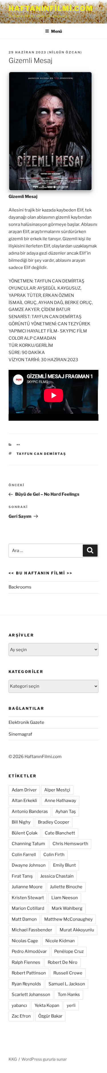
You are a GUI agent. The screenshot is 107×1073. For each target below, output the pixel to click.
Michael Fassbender (32, 929)
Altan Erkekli (24, 800)
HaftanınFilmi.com (51, 8)
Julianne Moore (27, 886)
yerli (71, 1005)
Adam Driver (24, 790)
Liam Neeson (64, 897)
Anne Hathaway (60, 800)
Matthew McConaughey (68, 919)
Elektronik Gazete (26, 722)
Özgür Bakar (50, 1016)
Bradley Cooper (53, 822)
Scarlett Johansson (31, 994)
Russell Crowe (67, 973)
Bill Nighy (21, 822)
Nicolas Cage (25, 940)
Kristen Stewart (28, 897)
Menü (56, 31)
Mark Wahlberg (67, 908)
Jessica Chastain (57, 876)
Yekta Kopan (47, 1005)
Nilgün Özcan (64, 52)
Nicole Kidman (60, 940)
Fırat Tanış (22, 876)
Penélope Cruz (69, 951)
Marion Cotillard (28, 908)
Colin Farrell (24, 854)
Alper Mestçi (57, 790)
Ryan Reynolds (26, 984)
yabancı (19, 1005)
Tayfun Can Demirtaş (41, 454)
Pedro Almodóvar (29, 951)
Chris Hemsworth (70, 843)
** (19, 445)
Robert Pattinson (29, 973)
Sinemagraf (20, 734)
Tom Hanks (69, 994)
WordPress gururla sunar (44, 1059)
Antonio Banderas (30, 811)
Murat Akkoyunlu (77, 929)
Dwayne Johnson (29, 865)
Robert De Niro (62, 962)
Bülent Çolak (24, 833)
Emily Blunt (64, 865)
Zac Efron (21, 1016)
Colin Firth (53, 854)
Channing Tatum (28, 843)
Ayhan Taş (65, 811)
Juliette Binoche (66, 886)
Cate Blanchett (60, 833)
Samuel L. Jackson (67, 984)
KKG (13, 1059)
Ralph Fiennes (26, 962)
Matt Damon (24, 919)
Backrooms (20, 587)
